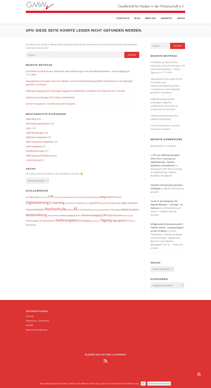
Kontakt (29, 325)
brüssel (42, 197)
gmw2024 (104, 203)
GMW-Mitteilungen (35, 132)
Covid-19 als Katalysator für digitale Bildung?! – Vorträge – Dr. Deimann (167, 204)
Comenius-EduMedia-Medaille (65, 197)
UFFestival (131, 221)
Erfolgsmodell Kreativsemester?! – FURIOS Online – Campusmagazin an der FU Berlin (167, 227)
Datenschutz (93, 197)
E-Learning (56, 203)
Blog (137, 18)
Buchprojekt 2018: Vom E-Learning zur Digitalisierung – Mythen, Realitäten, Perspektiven (166, 172)
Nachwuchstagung (91, 215)
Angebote (166, 18)
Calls (28, 128)
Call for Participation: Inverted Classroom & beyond (50, 103)
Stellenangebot (67, 220)
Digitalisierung (37, 202)
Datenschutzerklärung (36, 329)
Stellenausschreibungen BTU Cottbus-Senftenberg (50, 97)
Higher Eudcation (129, 202)
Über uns (150, 18)
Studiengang (84, 220)
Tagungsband (119, 220)
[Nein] (207, 383)
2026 (27, 197)
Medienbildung (36, 215)
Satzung (30, 316)
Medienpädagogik (67, 215)
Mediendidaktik (53, 216)
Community (82, 197)
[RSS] (105, 361)
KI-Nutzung (97, 210)
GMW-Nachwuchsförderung (39, 155)
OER (104, 215)
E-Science (79, 202)
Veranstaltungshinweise (37, 123)
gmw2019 (95, 202)
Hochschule (55, 209)
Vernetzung (31, 225)
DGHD (118, 197)
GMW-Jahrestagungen (36, 137)
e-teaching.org (33, 160)
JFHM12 (69, 209)
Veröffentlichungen (35, 151)
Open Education (115, 215)
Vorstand (171, 146)
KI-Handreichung (85, 209)
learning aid (116, 209)
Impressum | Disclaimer (37, 320)
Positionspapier (32, 220)
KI (75, 209)
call (46, 197)
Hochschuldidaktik (35, 209)
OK (143, 383)
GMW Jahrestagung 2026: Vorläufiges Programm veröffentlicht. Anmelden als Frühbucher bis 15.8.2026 (75, 91)
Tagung (106, 220)
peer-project (128, 216)
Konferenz (106, 209)
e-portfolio (69, 203)
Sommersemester (47, 220)
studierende (95, 221)
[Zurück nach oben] (199, 374)
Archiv (181, 18)
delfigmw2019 (107, 197)
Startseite (122, 18)
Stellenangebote (33, 146)
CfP (51, 196)
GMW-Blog (31, 119)
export (86, 203)
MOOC (78, 216)
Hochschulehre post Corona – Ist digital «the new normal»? (166, 211)
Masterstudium (130, 209)
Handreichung (114, 203)
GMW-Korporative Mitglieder (39, 141)
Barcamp (34, 197)
